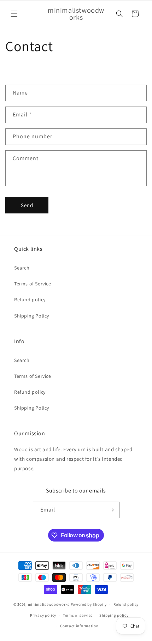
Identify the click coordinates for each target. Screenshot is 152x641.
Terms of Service (32, 283)
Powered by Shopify (89, 604)
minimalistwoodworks (49, 604)
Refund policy (30, 299)
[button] (14, 14)
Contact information (79, 625)
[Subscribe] (111, 510)
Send (27, 205)
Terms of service (78, 615)
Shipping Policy (31, 316)
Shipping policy (114, 615)
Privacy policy (43, 615)
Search (22, 268)
